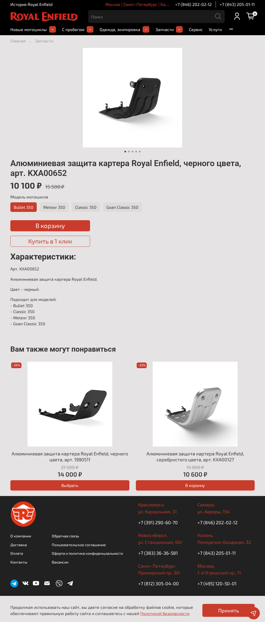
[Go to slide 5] (140, 151)
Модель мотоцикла (29, 196)
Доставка (18, 545)
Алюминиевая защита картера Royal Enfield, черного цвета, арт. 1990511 (70, 457)
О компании (20, 536)
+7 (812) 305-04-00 (158, 583)
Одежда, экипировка (120, 29)
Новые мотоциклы (28, 29)
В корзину (195, 485)
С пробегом (73, 29)
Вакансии (60, 562)
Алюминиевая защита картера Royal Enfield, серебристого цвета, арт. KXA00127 (195, 457)
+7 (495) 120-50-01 (217, 583)
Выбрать (69, 485)
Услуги (215, 29)
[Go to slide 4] (136, 151)
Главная (18, 40)
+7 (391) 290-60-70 (158, 522)
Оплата (16, 553)
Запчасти (165, 29)
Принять (228, 610)
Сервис (196, 29)
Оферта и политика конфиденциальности (87, 553)
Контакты (18, 562)
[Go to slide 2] (129, 151)
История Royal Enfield (31, 4)
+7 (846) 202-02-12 (193, 4)
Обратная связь (65, 536)
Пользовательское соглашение (79, 545)
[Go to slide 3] (132, 151)
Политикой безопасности (164, 613)
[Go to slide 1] (125, 151)
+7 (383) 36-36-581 (158, 553)
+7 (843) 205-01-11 (237, 4)
